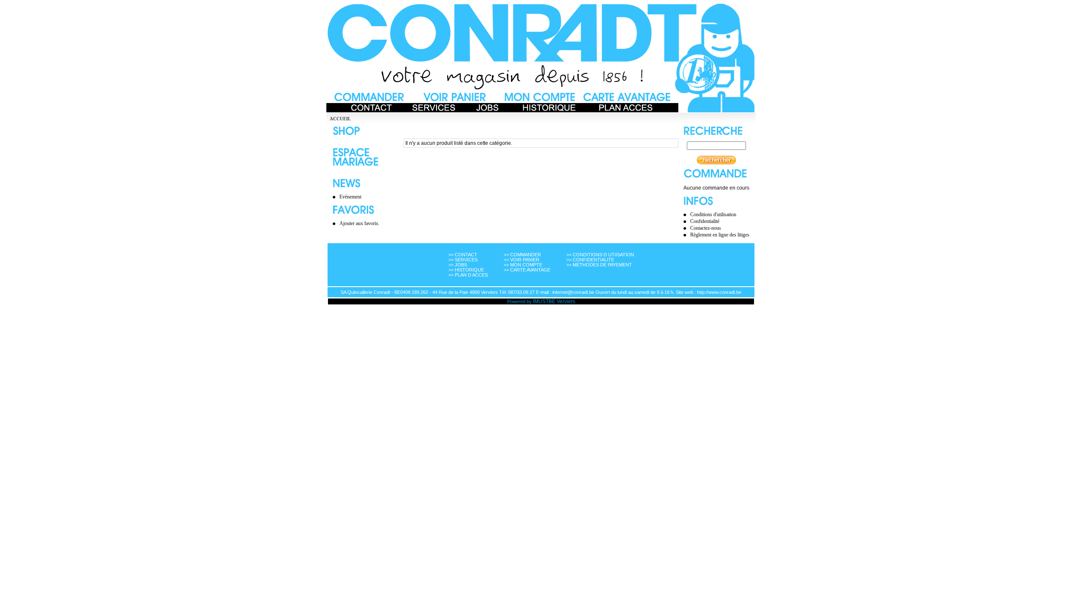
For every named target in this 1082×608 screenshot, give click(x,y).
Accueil (340, 118)
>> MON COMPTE (523, 264)
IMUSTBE (544, 301)
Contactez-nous (705, 228)
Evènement (350, 197)
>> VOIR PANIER (521, 259)
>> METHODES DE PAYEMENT (599, 264)
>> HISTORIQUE (466, 269)
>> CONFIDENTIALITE (590, 259)
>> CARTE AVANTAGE (527, 269)
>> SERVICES (463, 259)
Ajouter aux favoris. (359, 223)
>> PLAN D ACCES (468, 274)
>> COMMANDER (522, 254)
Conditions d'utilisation (713, 214)
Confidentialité (704, 221)
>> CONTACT (462, 254)
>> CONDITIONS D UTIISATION (600, 254)
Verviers (566, 301)
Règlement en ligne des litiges (719, 235)
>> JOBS (457, 264)
